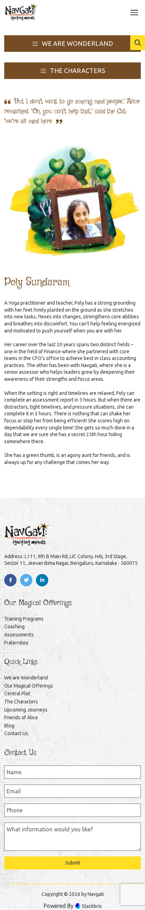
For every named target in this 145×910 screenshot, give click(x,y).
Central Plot (17, 693)
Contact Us (16, 733)
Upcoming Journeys (26, 710)
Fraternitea (16, 643)
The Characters (21, 701)
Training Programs (24, 619)
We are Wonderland (26, 677)
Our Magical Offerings (28, 686)
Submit (72, 863)
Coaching (14, 626)
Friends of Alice (21, 717)
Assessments (19, 634)
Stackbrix (91, 906)
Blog (9, 725)
